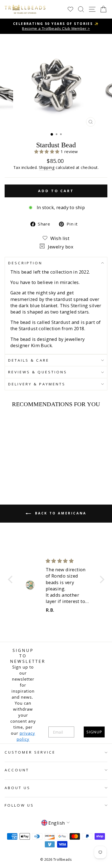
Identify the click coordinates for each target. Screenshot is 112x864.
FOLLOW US (19, 805)
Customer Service (30, 752)
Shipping (47, 167)
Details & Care (28, 360)
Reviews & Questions (37, 372)
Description (25, 262)
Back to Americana (59, 513)
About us (17, 787)
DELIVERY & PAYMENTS (37, 384)
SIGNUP (94, 731)
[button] (47, 151)
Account (17, 770)
